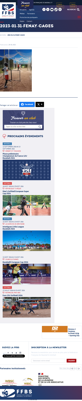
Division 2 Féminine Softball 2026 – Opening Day (73, 332)
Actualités (23, 10)
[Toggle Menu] (79, 17)
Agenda (31, 10)
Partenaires (31, 13)
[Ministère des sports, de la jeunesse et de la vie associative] (51, 380)
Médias (22, 13)
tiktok (56, 9)
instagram (60, 9)
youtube (51, 9)
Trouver (25, 4)
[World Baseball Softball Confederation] (10, 384)
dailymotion (16, 353)
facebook (44, 9)
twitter (47, 9)
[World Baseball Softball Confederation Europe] (27, 383)
